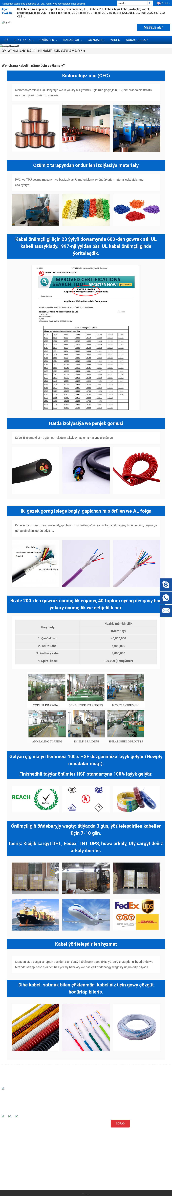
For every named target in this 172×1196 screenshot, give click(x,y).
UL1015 (107, 12)
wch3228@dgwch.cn (19, 1155)
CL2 (162, 12)
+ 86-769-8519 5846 (18, 1167)
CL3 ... (21, 16)
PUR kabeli (106, 9)
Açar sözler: (7, 11)
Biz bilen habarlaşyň (23, 49)
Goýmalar (96, 40)
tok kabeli (64, 12)
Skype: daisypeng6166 (19, 1161)
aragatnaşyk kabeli (29, 12)
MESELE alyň (153, 27)
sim (32, 9)
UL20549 (153, 12)
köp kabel (42, 9)
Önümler (46, 40)
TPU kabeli (91, 9)
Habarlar (71, 40)
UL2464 (118, 12)
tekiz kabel (121, 9)
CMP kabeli (49, 12)
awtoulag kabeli (139, 9)
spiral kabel (57, 9)
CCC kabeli (79, 12)
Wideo (115, 40)
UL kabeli (23, 9)
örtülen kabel (74, 9)
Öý (7, 40)
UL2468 (141, 12)
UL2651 (129, 12)
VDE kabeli (94, 12)
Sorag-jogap (137, 40)
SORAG (120, 1123)
